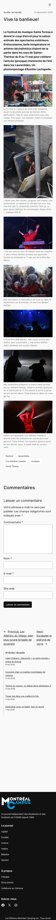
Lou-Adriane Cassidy (16, 461)
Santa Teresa (12, 466)
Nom (8, 558)
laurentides (23, 456)
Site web (9, 588)
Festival (9, 456)
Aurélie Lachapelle (12, 12)
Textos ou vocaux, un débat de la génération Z (28, 685)
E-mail (9, 573)
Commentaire (13, 522)
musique (35, 461)
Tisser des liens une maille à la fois (22, 696)
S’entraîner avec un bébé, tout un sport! (24, 706)
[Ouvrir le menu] (50, 5)
